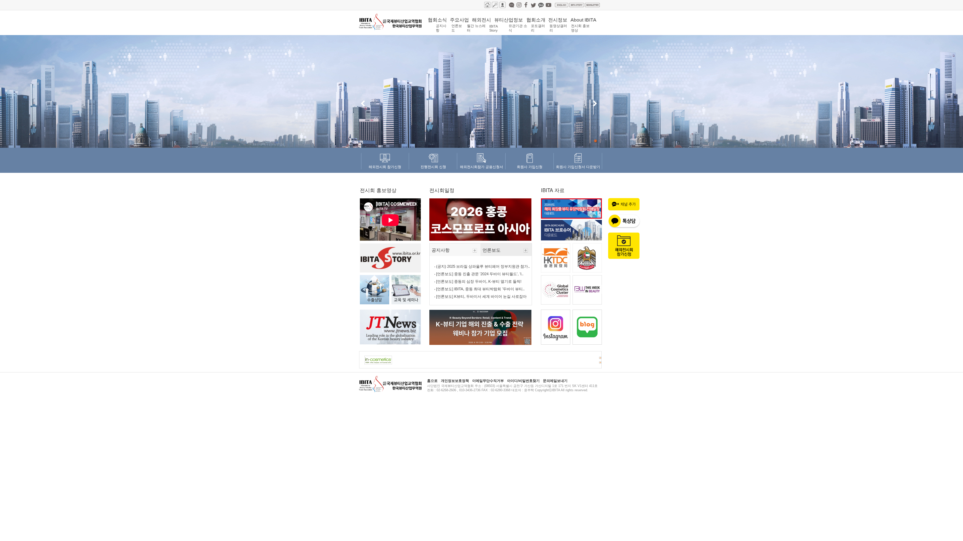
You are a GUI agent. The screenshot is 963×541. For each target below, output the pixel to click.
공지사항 (441, 249)
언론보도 (492, 249)
